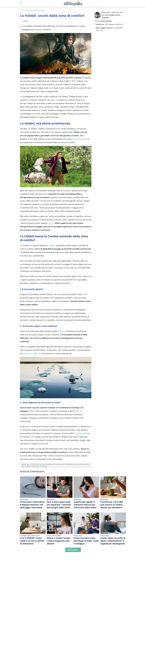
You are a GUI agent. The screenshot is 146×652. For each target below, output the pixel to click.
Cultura (22, 10)
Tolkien (51, 245)
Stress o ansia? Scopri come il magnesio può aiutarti (58, 541)
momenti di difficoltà (32, 353)
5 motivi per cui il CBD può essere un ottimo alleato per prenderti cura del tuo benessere (112, 505)
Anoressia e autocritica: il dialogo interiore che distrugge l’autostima (32, 505)
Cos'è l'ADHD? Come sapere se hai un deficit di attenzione (32, 541)
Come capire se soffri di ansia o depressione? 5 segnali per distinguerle (112, 541)
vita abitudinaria (79, 139)
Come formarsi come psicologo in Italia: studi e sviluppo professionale (86, 541)
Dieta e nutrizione (54, 536)
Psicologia (78, 536)
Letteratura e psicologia (30, 536)
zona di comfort (81, 433)
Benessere (51, 499)
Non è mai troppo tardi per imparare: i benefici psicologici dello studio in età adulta (59, 505)
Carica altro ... (73, 550)
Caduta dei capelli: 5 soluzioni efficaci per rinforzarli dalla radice (85, 505)
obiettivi (60, 331)
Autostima (24, 499)
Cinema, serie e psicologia (36, 10)
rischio (51, 223)
